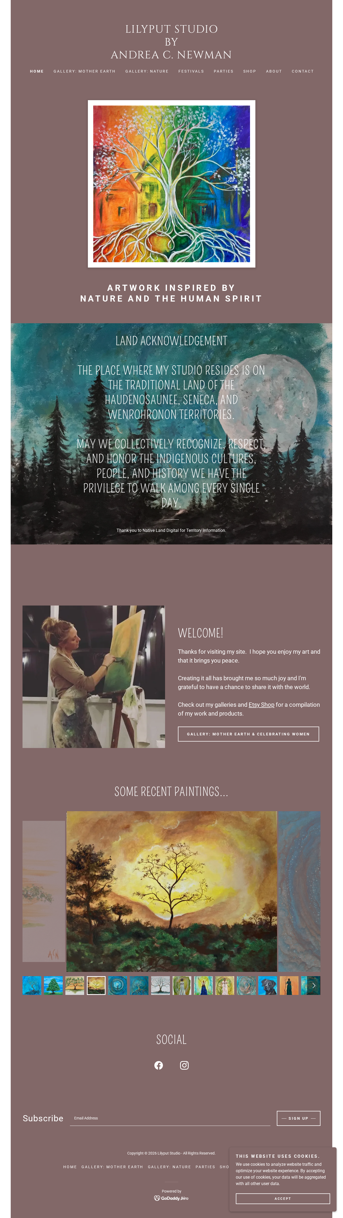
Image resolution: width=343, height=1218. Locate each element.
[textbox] (170, 1118)
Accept (283, 1199)
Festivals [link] (191, 71)
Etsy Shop (261, 704)
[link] (171, 56)
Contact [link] (303, 71)
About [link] (274, 71)
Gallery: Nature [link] (147, 71)
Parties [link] (224, 71)
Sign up (299, 1118)
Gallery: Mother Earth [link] (85, 71)
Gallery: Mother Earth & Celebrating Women (248, 734)
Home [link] (37, 71)
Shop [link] (249, 71)
